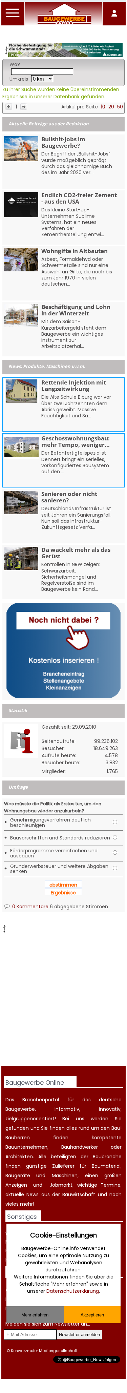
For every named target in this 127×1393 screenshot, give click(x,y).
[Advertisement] (63, 1000)
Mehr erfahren (34, 1314)
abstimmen (63, 884)
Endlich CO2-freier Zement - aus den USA (79, 198)
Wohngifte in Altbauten (74, 251)
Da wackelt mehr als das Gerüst (75, 553)
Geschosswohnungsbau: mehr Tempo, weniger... (75, 441)
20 (111, 106)
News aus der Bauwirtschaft (60, 1194)
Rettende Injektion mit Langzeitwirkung (73, 385)
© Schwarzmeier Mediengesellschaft (42, 1350)
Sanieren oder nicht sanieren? (69, 497)
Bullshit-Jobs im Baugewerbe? (63, 142)
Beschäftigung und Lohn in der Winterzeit (75, 310)
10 (103, 106)
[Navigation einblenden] (12, 17)
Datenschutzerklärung (72, 1291)
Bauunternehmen (26, 1147)
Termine (111, 1185)
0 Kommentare (29, 906)
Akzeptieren (92, 1314)
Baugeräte (17, 1175)
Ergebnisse (63, 892)
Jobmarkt (61, 1185)
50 (120, 106)
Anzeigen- (17, 1185)
